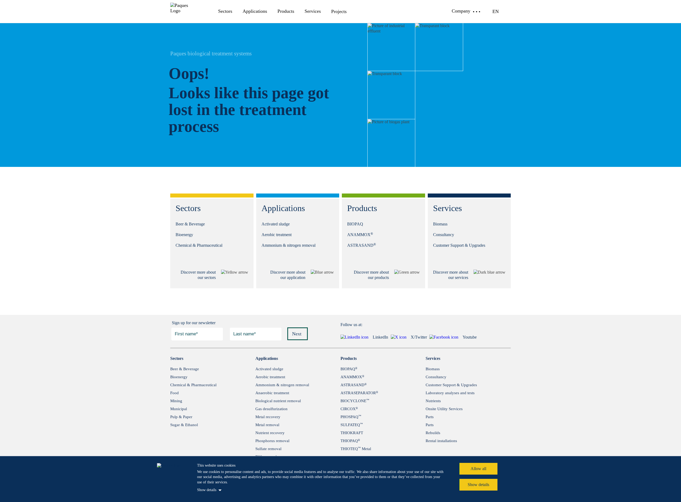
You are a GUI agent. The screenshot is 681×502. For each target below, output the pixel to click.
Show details (206, 490)
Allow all (478, 468)
